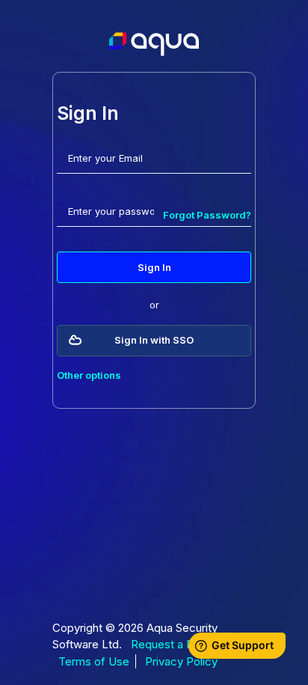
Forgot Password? (207, 215)
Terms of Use (93, 661)
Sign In (154, 267)
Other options (89, 375)
